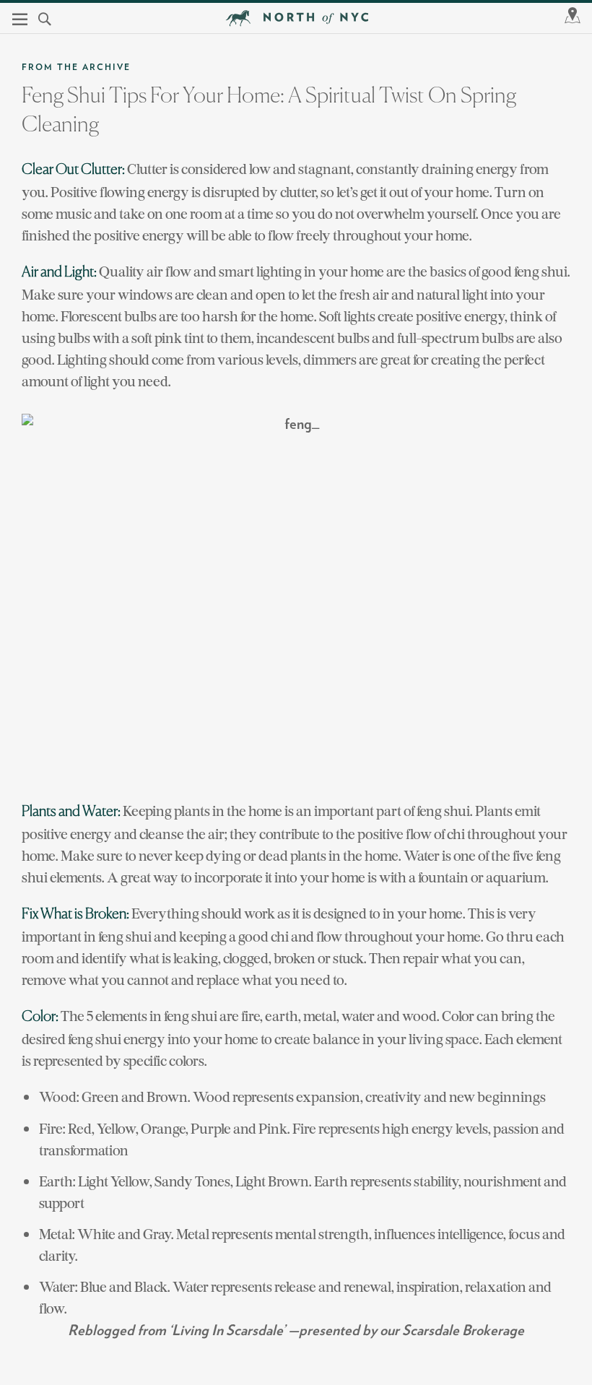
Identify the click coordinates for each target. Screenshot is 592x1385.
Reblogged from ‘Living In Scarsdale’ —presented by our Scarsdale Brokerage (296, 1331)
